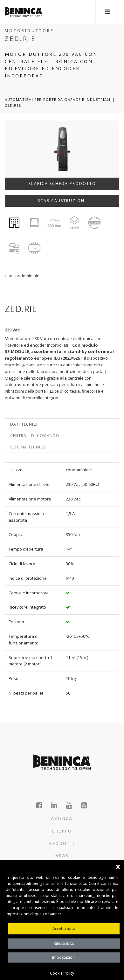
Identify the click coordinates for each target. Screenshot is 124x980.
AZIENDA (62, 818)
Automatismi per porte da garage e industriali (58, 99)
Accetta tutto (63, 928)
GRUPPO (62, 831)
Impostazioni (64, 957)
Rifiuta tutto (64, 943)
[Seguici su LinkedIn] (57, 805)
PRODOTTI (61, 843)
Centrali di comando (34, 435)
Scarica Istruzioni (62, 200)
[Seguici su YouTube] (72, 805)
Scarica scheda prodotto (62, 183)
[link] (23, 12)
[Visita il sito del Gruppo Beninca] (84, 805)
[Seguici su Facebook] (42, 805)
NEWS (62, 856)
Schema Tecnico (28, 447)
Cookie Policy (62, 973)
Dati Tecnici (24, 424)
